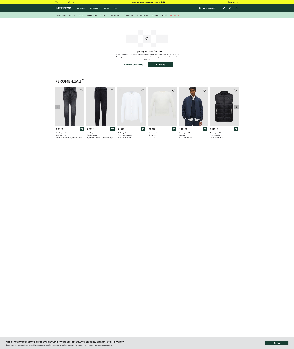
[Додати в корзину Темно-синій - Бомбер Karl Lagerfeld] (205, 129)
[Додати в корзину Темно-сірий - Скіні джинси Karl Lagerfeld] (82, 129)
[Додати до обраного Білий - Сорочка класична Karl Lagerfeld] (142, 90)
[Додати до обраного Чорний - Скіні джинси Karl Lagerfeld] (112, 90)
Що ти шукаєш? (209, 8)
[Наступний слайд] (236, 107)
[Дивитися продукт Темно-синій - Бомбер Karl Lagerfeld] (193, 106)
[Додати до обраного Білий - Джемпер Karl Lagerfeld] (173, 90)
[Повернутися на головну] (63, 8)
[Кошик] (236, 8)
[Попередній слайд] (57, 107)
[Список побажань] (230, 8)
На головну (160, 64)
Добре (277, 343)
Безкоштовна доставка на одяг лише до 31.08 (148, 2)
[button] (57, 107)
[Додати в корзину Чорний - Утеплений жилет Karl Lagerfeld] (236, 129)
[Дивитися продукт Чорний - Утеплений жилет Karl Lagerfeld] (224, 106)
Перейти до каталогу (133, 64)
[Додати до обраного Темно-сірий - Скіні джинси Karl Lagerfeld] (81, 90)
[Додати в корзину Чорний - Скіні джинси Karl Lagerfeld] (112, 129)
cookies (48, 341)
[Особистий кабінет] (224, 8)
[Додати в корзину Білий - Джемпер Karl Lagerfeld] (174, 129)
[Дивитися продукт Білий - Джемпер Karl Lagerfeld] (162, 106)
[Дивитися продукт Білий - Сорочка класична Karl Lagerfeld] (131, 106)
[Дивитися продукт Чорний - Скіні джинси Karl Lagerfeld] (100, 106)
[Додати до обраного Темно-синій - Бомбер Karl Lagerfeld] (204, 90)
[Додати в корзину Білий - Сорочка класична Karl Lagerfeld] (143, 129)
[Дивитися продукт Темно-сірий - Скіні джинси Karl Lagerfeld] (69, 106)
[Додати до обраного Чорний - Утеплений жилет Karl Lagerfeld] (235, 90)
